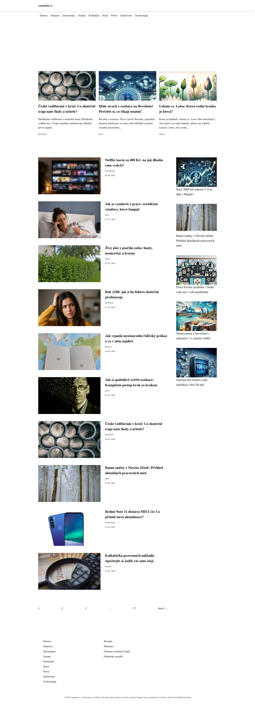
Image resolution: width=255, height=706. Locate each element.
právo (101, 134)
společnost (42, 134)
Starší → (162, 608)
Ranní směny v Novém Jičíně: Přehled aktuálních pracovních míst (195, 240)
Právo (114, 15)
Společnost (126, 15)
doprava (108, 347)
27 (134, 608)
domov (162, 134)
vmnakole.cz (45, 5)
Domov (44, 15)
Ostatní (82, 15)
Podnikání (94, 15)
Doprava (55, 15)
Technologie (141, 15)
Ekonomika (69, 15)
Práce (105, 15)
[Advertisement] (127, 39)
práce (107, 215)
